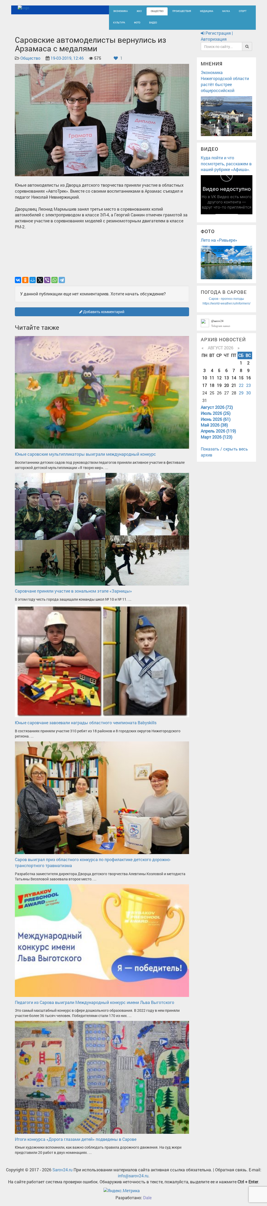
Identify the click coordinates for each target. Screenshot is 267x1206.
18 (212, 385)
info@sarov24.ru (133, 1175)
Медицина (206, 11)
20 (226, 385)
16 (248, 377)
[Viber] (47, 280)
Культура (119, 22)
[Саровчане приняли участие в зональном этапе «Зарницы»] (102, 528)
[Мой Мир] (32, 280)
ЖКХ (139, 11)
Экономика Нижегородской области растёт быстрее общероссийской (225, 81)
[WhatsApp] (54, 280)
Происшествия (181, 11)
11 (212, 377)
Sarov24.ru (62, 1169)
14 (234, 377)
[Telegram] (62, 280)
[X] (40, 280)
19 (219, 385)
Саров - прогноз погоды (226, 299)
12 (219, 377)
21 (234, 385)
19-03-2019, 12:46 (67, 58)
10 (204, 377)
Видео (153, 22)
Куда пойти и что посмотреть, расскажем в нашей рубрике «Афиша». (226, 163)
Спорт (242, 11)
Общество (157, 11)
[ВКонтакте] (18, 280)
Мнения (212, 63)
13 (226, 377)
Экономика (120, 11)
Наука (226, 11)
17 (204, 385)
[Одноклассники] (25, 280)
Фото (137, 22)
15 (241, 377)
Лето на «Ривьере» (219, 240)
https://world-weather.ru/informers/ (226, 303)
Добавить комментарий (103, 311)
